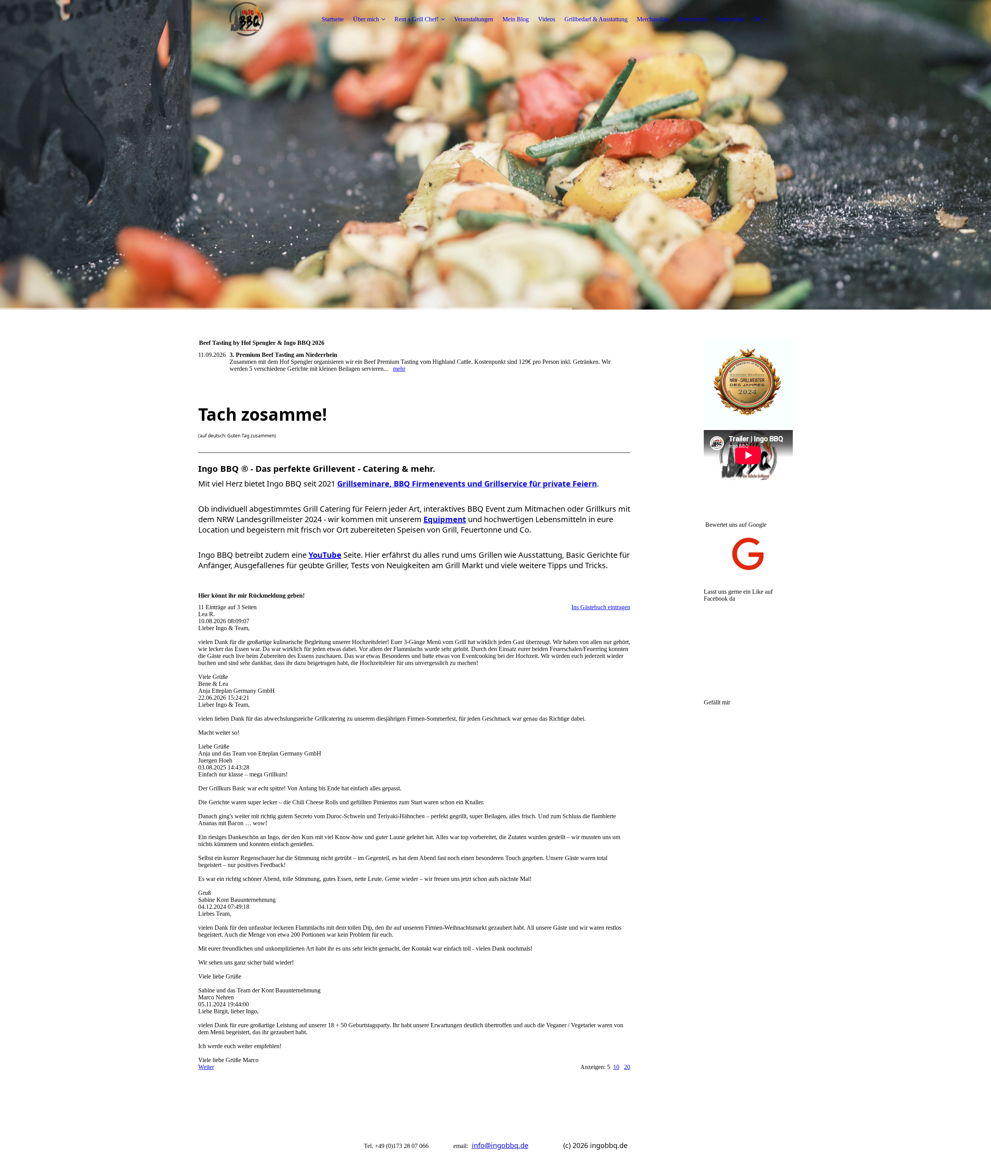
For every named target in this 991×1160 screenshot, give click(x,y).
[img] (246, 19)
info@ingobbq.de (500, 1145)
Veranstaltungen (473, 19)
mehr (399, 368)
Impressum (730, 19)
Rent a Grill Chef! (416, 19)
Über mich (366, 19)
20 (627, 1067)
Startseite (333, 19)
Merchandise (652, 19)
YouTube (325, 555)
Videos (546, 19)
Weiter (206, 1067)
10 (616, 1067)
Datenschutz (692, 19)
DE (757, 19)
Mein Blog (515, 19)
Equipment (444, 519)
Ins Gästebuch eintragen (600, 607)
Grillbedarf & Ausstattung (596, 19)
